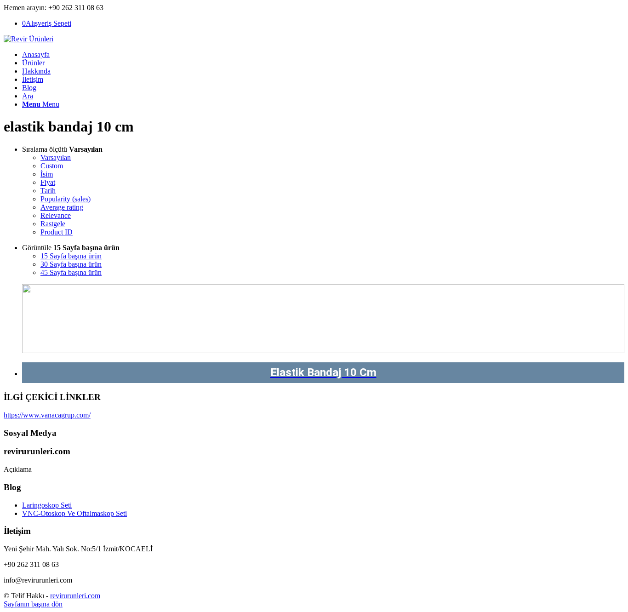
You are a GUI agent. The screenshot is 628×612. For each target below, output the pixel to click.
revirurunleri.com (75, 596)
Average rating (61, 207)
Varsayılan (55, 157)
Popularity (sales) (65, 199)
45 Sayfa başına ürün (71, 272)
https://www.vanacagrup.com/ (47, 415)
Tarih (48, 190)
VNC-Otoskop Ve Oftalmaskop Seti (74, 513)
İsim (46, 174)
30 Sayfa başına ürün (71, 264)
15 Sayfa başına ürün (71, 256)
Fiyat (47, 182)
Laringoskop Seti (47, 505)
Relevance (55, 215)
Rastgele (52, 224)
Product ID (56, 232)
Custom (51, 166)
